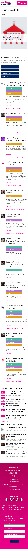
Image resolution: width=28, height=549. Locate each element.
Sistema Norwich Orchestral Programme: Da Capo (15, 264)
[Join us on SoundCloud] (13, 499)
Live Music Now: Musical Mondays (9, 427)
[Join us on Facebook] (6, 499)
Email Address (8, 528)
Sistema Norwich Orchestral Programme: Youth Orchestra (15, 285)
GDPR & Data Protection (13, 489)
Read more (8, 105)
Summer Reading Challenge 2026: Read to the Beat (14, 434)
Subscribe (14, 541)
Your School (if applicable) (11, 534)
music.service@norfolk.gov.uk (13, 481)
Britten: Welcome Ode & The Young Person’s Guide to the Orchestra (14, 452)
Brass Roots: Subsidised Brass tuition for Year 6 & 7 (13, 443)
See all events (4, 421)
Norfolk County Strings (15, 113)
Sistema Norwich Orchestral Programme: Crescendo (15, 241)
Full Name (7, 523)
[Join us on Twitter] (10, 499)
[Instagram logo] (21, 499)
